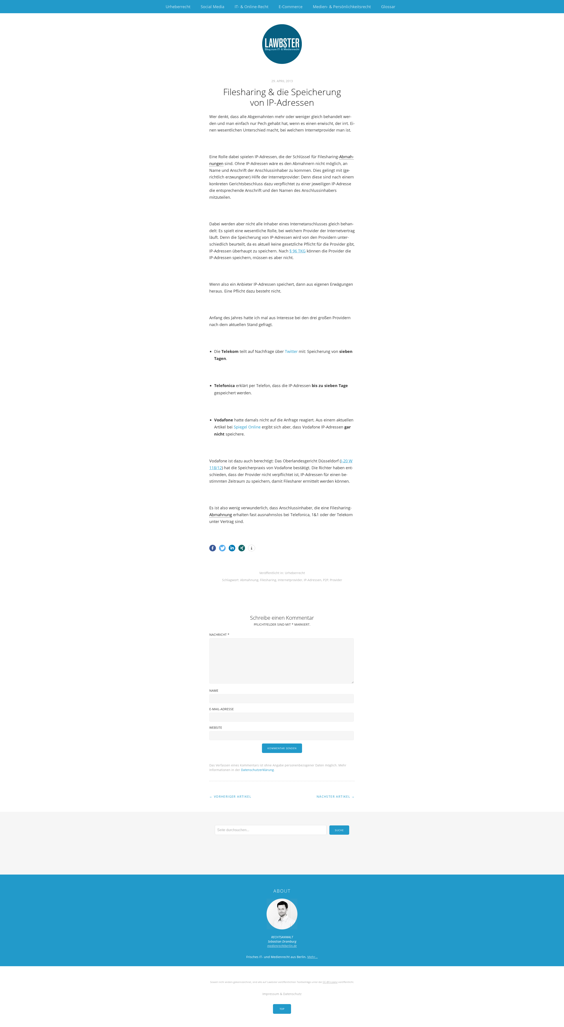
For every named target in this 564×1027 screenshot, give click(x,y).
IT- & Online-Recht (251, 6)
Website (215, 727)
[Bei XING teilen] (241, 548)
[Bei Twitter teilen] (222, 548)
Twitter (291, 351)
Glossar (388, 6)
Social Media (212, 6)
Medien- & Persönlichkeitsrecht (342, 6)
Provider (336, 580)
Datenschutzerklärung (257, 770)
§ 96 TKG (297, 251)
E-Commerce (290, 6)
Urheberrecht (178, 6)
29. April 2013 (282, 81)
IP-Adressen (312, 580)
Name (213, 690)
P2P (325, 580)
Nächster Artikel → (336, 796)
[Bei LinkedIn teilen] (232, 548)
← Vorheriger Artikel (230, 796)
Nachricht (219, 634)
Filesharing (268, 580)
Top (282, 1008)
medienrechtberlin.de (282, 946)
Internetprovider (290, 580)
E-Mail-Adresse (221, 709)
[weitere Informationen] (251, 548)
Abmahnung (220, 514)
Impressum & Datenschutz (282, 994)
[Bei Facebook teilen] (212, 548)
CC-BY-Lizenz (330, 982)
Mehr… (312, 957)
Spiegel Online (247, 427)
